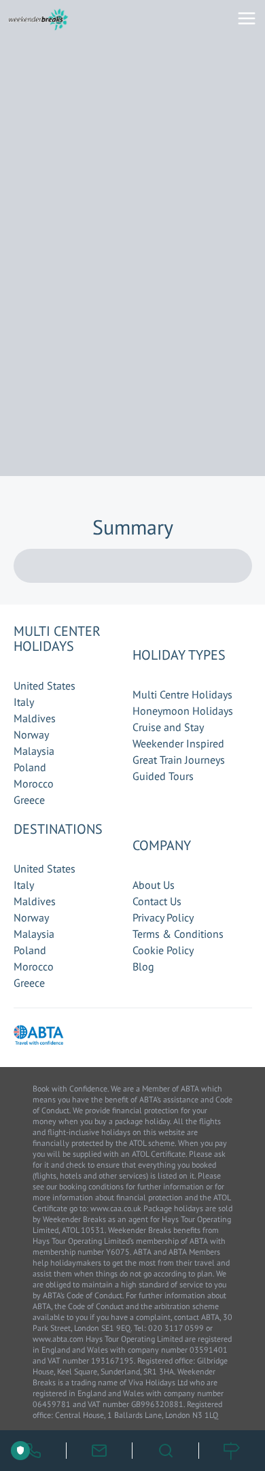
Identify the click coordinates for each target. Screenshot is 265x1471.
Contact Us (156, 901)
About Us (153, 885)
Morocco (34, 783)
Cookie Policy (163, 950)
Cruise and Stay (168, 727)
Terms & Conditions (178, 934)
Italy (24, 702)
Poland (30, 767)
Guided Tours (163, 776)
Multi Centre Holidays (182, 694)
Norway (31, 734)
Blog (143, 966)
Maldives (35, 718)
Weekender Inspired (178, 743)
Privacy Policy (163, 917)
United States (44, 685)
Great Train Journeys (178, 759)
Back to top (214, 1397)
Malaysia (34, 751)
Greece (29, 800)
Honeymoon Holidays (182, 710)
